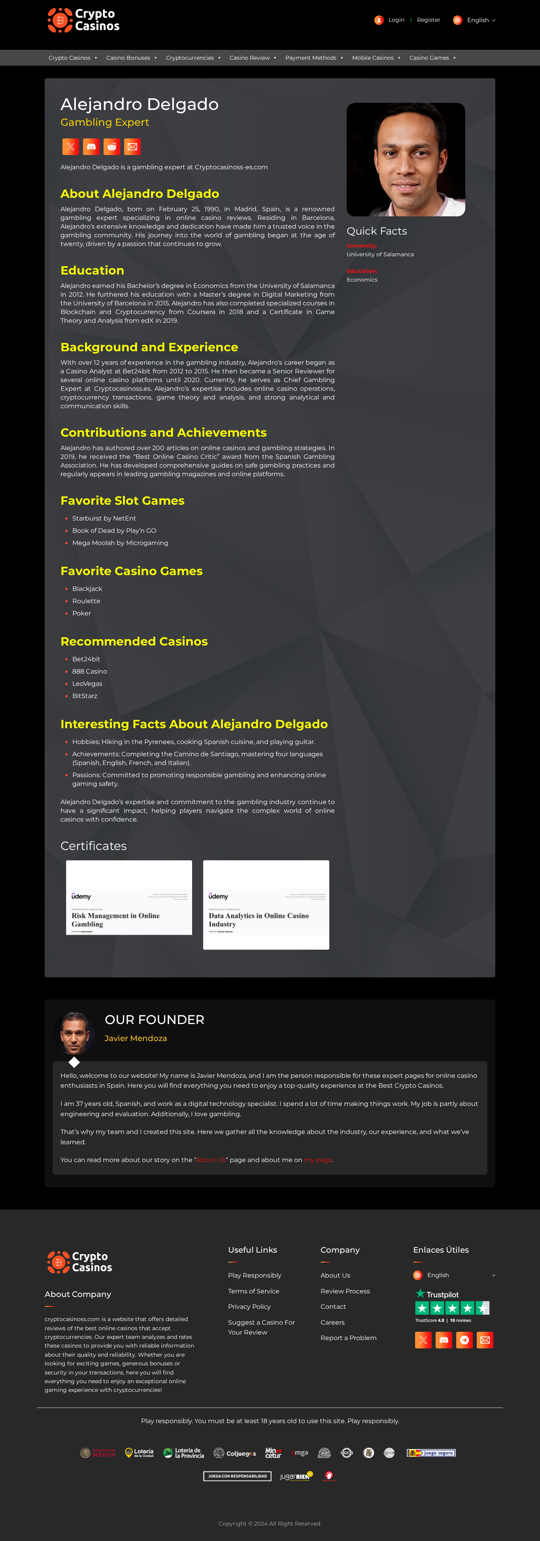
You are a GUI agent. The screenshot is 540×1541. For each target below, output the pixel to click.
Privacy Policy (249, 1306)
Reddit (112, 146)
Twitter (70, 146)
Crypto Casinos (70, 57)
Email (132, 146)
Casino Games (429, 57)
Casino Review (250, 57)
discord (444, 1340)
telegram (464, 1340)
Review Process (345, 1291)
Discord (91, 146)
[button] (474, 20)
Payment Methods (310, 57)
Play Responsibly (254, 1275)
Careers (333, 1322)
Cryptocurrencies (190, 57)
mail (485, 1340)
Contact (333, 1306)
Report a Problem (349, 1338)
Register (428, 19)
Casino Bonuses (128, 57)
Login (396, 19)
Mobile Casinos (373, 57)
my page (318, 1160)
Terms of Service (253, 1291)
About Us (211, 1160)
